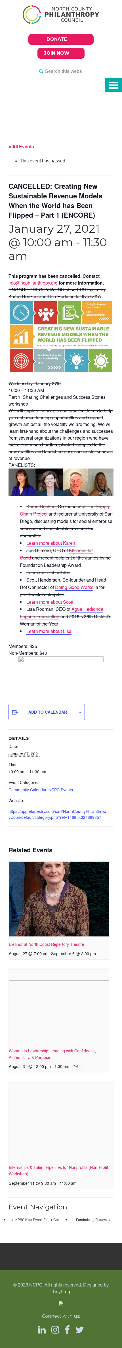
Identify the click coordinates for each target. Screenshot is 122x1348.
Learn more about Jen (48, 572)
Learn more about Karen (50, 543)
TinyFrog (61, 1291)
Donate (57, 39)
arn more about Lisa (51, 631)
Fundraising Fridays (92, 1219)
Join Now (57, 53)
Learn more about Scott (49, 602)
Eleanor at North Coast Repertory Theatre (46, 944)
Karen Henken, (41, 506)
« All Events (21, 146)
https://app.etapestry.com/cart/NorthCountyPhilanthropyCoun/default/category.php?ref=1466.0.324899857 (57, 814)
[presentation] (59, 899)
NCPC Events (61, 789)
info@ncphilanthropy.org (33, 282)
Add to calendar (47, 712)
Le (28, 631)
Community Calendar (27, 789)
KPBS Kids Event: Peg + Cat (36, 1219)
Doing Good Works (74, 587)
